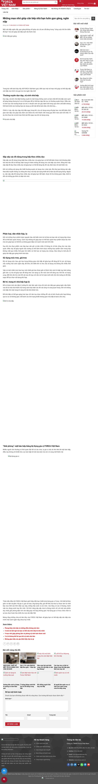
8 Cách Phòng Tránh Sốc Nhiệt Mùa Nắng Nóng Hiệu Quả (86, 30)
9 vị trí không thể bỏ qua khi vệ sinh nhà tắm (20, 636)
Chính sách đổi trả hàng (43, 746)
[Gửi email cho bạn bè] (11, 643)
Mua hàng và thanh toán (43, 753)
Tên (6, 715)
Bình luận (8, 698)
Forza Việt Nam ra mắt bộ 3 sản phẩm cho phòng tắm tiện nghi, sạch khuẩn (86, 72)
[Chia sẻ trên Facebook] (4, 643)
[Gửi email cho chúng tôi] (78, 764)
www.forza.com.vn (80, 760)
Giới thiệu (15, 9)
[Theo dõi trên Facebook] (68, 764)
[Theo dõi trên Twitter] (75, 764)
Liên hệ (5, 12)
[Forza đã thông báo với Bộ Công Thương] (49, 780)
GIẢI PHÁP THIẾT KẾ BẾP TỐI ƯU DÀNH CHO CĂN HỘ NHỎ (86, 37)
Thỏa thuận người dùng (43, 759)
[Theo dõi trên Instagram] (71, 764)
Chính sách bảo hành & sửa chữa (46, 756)
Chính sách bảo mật (42, 743)
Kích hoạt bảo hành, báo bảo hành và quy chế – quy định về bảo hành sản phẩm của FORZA (86, 62)
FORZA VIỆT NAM (23, 25)
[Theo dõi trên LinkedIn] (85, 764)
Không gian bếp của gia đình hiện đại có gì (19, 639)
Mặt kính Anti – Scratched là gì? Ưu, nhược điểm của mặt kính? (86, 52)
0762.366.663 (78, 751)
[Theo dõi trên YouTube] (88, 764)
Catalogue (77, 9)
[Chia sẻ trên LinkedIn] (18, 643)
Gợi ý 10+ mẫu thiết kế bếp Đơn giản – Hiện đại (86, 44)
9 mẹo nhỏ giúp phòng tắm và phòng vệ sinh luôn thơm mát (25, 633)
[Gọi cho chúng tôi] (81, 764)
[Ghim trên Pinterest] (14, 643)
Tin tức (86, 9)
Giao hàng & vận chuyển (43, 750)
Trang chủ (5, 9)
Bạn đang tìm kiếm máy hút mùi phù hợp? (86, 80)
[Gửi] (56, 2)
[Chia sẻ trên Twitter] (7, 643)
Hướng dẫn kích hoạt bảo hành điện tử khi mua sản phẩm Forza (86, 87)
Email (29, 715)
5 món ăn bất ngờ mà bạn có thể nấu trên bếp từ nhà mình (25, 631)
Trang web (52, 715)
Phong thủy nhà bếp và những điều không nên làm (22, 628)
